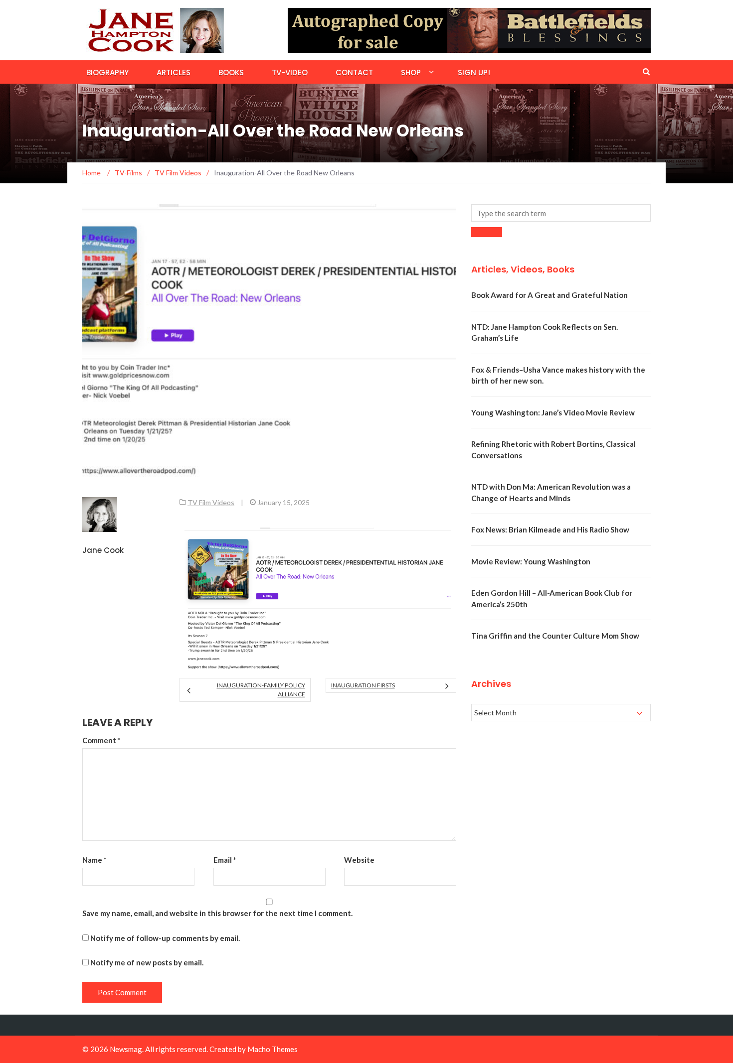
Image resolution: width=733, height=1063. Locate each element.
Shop (411, 72)
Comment (101, 740)
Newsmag (126, 1049)
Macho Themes (272, 1049)
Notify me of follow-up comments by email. (165, 937)
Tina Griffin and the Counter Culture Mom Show (555, 635)
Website (359, 859)
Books (231, 72)
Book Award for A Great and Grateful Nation (549, 294)
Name (94, 859)
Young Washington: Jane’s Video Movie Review (553, 412)
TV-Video (290, 72)
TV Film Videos (210, 502)
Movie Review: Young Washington (530, 561)
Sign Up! (474, 72)
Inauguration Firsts (363, 685)
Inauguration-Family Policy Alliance (261, 689)
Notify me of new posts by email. (146, 962)
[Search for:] (561, 213)
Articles (173, 72)
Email (224, 859)
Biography (107, 72)
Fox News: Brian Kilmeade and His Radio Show (550, 529)
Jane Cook (103, 550)
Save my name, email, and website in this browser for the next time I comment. (217, 913)
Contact (354, 72)
